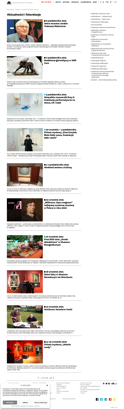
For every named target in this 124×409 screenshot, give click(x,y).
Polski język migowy (98, 60)
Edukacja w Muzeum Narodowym (103, 27)
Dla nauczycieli (96, 24)
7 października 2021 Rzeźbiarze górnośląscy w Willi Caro (60, 60)
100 (51, 378)
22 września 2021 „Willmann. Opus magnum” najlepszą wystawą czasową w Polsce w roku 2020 (59, 203)
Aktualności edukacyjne (99, 22)
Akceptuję (10, 402)
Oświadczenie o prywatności (27, 406)
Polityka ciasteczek (15, 406)
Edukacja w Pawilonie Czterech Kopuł (102, 36)
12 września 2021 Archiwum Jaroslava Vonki (58, 308)
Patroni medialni (85, 385)
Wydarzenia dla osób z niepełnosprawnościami (100, 54)
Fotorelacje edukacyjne (99, 63)
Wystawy (66, 2)
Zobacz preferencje (40, 402)
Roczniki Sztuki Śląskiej (63, 383)
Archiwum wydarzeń (98, 66)
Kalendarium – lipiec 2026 (100, 19)
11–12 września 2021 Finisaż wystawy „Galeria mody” (57, 344)
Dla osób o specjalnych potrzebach (90, 390)
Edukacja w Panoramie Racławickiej (99, 40)
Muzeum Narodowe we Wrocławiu (23, 3)
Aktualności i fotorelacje (27, 10)
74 (47, 378)
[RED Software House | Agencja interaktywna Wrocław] (116, 407)
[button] (47, 385)
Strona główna (10, 10)
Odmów (25, 402)
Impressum (36, 406)
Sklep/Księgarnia (61, 386)
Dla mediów (83, 388)
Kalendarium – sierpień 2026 (101, 16)
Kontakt (82, 393)
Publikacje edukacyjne (99, 69)
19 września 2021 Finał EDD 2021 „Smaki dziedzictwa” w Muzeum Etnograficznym (57, 240)
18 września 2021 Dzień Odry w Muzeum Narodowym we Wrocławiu (58, 274)
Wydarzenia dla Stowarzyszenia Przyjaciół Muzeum (102, 49)
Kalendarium (86, 2)
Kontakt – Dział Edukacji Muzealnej (104, 80)
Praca (58, 390)
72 (43, 378)
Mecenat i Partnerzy (86, 383)
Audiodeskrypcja (97, 58)
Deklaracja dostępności (69, 399)
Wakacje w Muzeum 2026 (100, 13)
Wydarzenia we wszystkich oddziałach (101, 45)
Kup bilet (48, 2)
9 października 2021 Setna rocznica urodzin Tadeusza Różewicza (56, 23)
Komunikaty (83, 391)
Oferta (58, 393)
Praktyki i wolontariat (62, 391)
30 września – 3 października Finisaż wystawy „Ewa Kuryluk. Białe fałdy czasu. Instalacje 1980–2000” (60, 133)
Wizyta (58, 2)
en (115, 2)
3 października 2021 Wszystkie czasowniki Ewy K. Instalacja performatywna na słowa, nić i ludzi (59, 98)
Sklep (95, 2)
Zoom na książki (61, 388)
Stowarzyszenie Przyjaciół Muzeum (90, 386)
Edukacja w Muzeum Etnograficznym (98, 31)
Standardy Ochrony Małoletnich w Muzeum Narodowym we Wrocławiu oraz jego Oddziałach (102, 74)
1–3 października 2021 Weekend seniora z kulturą (58, 166)
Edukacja (75, 2)
